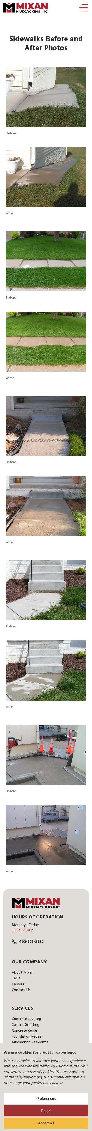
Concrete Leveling (26, 1019)
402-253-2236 (31, 942)
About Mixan (22, 972)
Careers (18, 984)
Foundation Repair (26, 1036)
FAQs (16, 978)
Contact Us (21, 990)
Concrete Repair (25, 1031)
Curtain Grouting (25, 1025)
